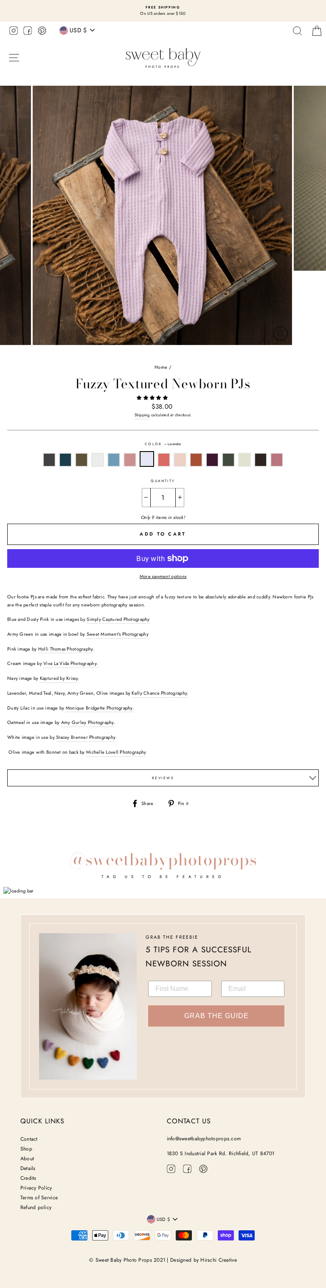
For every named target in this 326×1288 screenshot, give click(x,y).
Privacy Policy (36, 1188)
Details (28, 1168)
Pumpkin (196, 460)
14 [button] (133, 354)
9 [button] (99, 354)
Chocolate (260, 460)
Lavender (147, 459)
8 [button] (92, 354)
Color (163, 443)
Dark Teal (65, 460)
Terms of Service (39, 1197)
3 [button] (58, 354)
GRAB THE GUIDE (216, 1015)
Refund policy (36, 1207)
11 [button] (112, 354)
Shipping (142, 415)
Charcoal (49, 460)
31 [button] (248, 354)
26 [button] (214, 354)
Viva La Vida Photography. (71, 663)
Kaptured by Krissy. (59, 678)
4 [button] (65, 354)
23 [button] (194, 354)
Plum (212, 460)
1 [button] (44, 354)
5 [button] (72, 354)
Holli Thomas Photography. (66, 648)
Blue (113, 460)
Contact (29, 1139)
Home (161, 367)
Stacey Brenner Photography (85, 737)
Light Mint (244, 460)
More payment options (163, 576)
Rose (163, 460)
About (27, 1158)
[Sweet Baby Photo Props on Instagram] (13, 31)
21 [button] (180, 354)
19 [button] (167, 354)
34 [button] (269, 354)
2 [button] (51, 354)
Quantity (163, 480)
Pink (276, 460)
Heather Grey (97, 460)
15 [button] (140, 354)
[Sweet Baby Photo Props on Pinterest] (42, 31)
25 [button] (207, 354)
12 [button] (119, 354)
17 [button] (153, 354)
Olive (81, 460)
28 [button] (228, 354)
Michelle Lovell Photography (116, 752)
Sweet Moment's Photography (118, 634)
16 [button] (146, 354)
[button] (153, 397)
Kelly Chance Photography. (160, 693)
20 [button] (173, 354)
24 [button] (201, 354)
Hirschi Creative (218, 1260)
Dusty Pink (130, 460)
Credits (28, 1178)
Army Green (228, 460)
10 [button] (106, 354)
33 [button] (263, 354)
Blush (180, 460)
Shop (26, 1149)
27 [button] (221, 354)
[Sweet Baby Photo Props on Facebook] (27, 31)
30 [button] (241, 354)
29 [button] (235, 354)
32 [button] (255, 354)
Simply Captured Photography (118, 619)
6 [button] (78, 354)
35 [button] (276, 354)
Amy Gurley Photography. (88, 722)
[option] (163, 10)
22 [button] (187, 354)
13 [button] (126, 354)
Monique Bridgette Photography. (100, 707)
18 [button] (160, 354)
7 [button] (85, 354)
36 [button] (283, 354)
